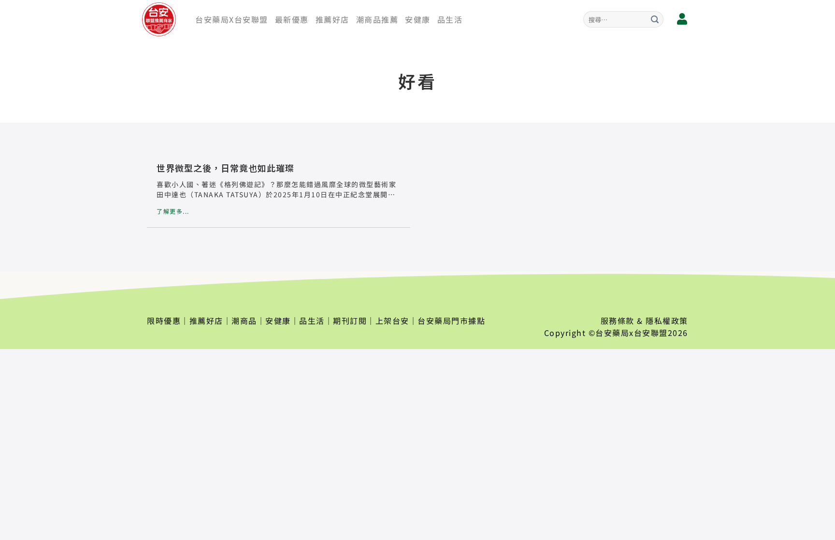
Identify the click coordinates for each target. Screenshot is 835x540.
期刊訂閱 (350, 320)
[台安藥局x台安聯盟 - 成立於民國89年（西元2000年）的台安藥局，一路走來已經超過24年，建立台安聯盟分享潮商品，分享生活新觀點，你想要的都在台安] (161, 19)
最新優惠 (292, 19)
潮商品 (244, 320)
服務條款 (617, 320)
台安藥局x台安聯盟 (231, 19)
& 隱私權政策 (662, 320)
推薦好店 (332, 19)
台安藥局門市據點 (451, 320)
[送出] (655, 19)
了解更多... (173, 211)
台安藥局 (612, 332)
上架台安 (392, 320)
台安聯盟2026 (661, 332)
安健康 (418, 19)
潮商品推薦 (377, 19)
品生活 (450, 19)
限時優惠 (164, 320)
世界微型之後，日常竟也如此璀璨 (225, 167)
